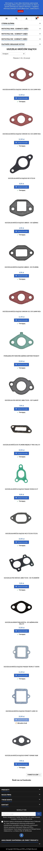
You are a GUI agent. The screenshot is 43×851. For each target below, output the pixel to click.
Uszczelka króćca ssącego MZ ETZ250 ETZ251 (21, 533)
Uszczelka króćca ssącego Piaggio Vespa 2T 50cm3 (21, 667)
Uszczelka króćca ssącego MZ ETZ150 (21, 178)
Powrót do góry (34, 775)
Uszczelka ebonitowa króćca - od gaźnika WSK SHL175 (21, 623)
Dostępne (14, 54)
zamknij (20, 11)
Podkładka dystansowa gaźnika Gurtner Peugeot (21, 356)
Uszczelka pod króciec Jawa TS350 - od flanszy (21, 400)
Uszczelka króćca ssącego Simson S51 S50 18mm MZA (21, 134)
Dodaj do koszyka (21, 98)
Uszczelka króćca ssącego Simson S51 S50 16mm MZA (21, 311)
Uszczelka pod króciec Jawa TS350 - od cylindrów (21, 578)
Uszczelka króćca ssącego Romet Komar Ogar (21, 755)
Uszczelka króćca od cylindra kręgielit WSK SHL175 (21, 445)
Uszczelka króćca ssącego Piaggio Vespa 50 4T (21, 489)
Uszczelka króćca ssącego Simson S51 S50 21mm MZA (21, 89)
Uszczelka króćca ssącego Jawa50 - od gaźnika (21, 223)
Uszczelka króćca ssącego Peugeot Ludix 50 (21, 711)
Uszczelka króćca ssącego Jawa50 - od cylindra (21, 267)
